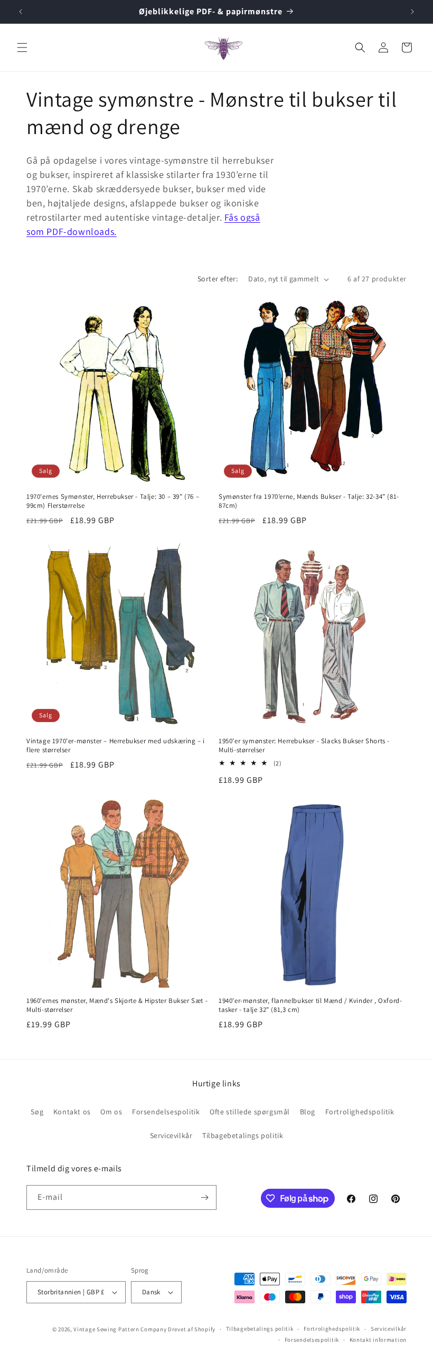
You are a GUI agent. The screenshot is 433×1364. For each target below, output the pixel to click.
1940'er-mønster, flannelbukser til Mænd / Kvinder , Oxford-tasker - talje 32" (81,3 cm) (310, 1005)
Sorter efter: (217, 278)
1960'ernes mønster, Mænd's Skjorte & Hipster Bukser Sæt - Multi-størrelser (117, 1005)
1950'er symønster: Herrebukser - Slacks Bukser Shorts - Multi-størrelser (304, 745)
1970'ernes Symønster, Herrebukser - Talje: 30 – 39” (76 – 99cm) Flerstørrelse (112, 501)
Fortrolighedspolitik (359, 1111)
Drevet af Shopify (191, 1329)
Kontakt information (378, 1339)
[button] (22, 47)
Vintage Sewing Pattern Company (119, 1329)
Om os (111, 1111)
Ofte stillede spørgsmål (250, 1111)
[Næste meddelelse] (412, 11)
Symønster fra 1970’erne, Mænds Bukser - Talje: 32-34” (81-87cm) (309, 501)
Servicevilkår (171, 1135)
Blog (307, 1111)
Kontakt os (72, 1111)
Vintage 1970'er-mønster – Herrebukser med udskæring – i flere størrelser (115, 745)
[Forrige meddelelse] (20, 11)
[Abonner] (204, 1197)
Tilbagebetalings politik (242, 1135)
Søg (37, 1111)
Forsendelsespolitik (166, 1111)
